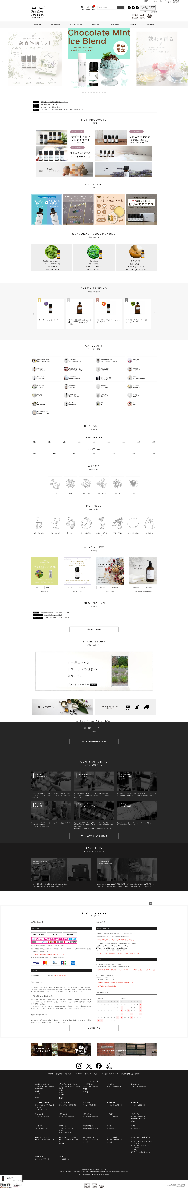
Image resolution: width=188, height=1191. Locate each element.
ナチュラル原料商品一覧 (114, 1139)
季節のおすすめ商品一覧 (90, 1128)
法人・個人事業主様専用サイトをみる (94, 741)
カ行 (49, 442)
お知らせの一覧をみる (94, 629)
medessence (39, 1088)
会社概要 (143, 12)
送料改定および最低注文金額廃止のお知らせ (54, 102)
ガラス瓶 (134, 1150)
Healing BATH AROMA (138, 1118)
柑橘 (70, 493)
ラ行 (153, 442)
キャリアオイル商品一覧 (90, 1086)
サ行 (64, 442)
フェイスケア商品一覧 (42, 1116)
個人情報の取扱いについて (110, 1074)
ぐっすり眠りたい (86, 533)
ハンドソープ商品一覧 (138, 1105)
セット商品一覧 (112, 1128)
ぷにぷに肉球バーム (41, 1128)
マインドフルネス (133, 533)
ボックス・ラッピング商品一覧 (44, 1139)
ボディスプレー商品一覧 (66, 1116)
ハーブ (55, 493)
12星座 (61, 1090)
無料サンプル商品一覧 (42, 1159)
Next (155, 313)
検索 (120, 7)
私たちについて (97, 24)
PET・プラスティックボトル (140, 1145)
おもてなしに (149, 533)
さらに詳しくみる (94, 1028)
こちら (52, 945)
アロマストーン (40, 1107)
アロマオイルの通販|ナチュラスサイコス (176, 1185)
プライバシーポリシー (92, 1074)
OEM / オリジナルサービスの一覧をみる (94, 836)
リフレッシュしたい (54, 534)
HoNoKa (61, 1130)
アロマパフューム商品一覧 (67, 1105)
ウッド (133, 493)
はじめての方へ (55, 24)
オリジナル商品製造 (76, 24)
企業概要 (50, 1074)
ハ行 (109, 442)
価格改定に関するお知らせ (49, 104)
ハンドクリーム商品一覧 (114, 1105)
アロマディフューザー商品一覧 (44, 1105)
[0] (93, 7)
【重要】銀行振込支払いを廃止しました (56, 617)
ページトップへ (150, 903)
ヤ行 (138, 442)
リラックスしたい (39, 533)
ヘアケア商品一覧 (112, 1116)
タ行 (79, 442)
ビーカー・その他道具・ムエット (141, 1152)
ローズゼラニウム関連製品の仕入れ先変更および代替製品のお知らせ (62, 109)
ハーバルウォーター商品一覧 (92, 1139)
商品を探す (37, 24)
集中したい (70, 533)
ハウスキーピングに (101, 534)
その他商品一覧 (64, 1159)
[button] (2, 61)
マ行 (124, 442)
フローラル (86, 493)
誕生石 (61, 1092)
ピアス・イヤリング (65, 1132)
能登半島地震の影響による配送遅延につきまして (56, 612)
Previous (33, 314)
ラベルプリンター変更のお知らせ (51, 107)
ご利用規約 (78, 1074)
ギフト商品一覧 (136, 1128)
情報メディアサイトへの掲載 (53, 615)
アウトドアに (117, 533)
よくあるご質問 (152, 12)
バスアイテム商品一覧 (138, 1116)
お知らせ (133, 24)
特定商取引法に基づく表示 (64, 1074)
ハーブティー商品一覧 (114, 1086)
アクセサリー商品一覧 (66, 1128)
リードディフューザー (42, 1109)
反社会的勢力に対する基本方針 (130, 1074)
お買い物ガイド (116, 24)
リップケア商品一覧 (89, 1105)
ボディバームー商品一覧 (90, 1116)
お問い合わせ (150, 24)
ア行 (34, 442)
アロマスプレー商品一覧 (138, 1086)
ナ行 (94, 442)
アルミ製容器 (135, 1147)
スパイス (117, 493)
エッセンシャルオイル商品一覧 (44, 1086)
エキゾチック (102, 493)
